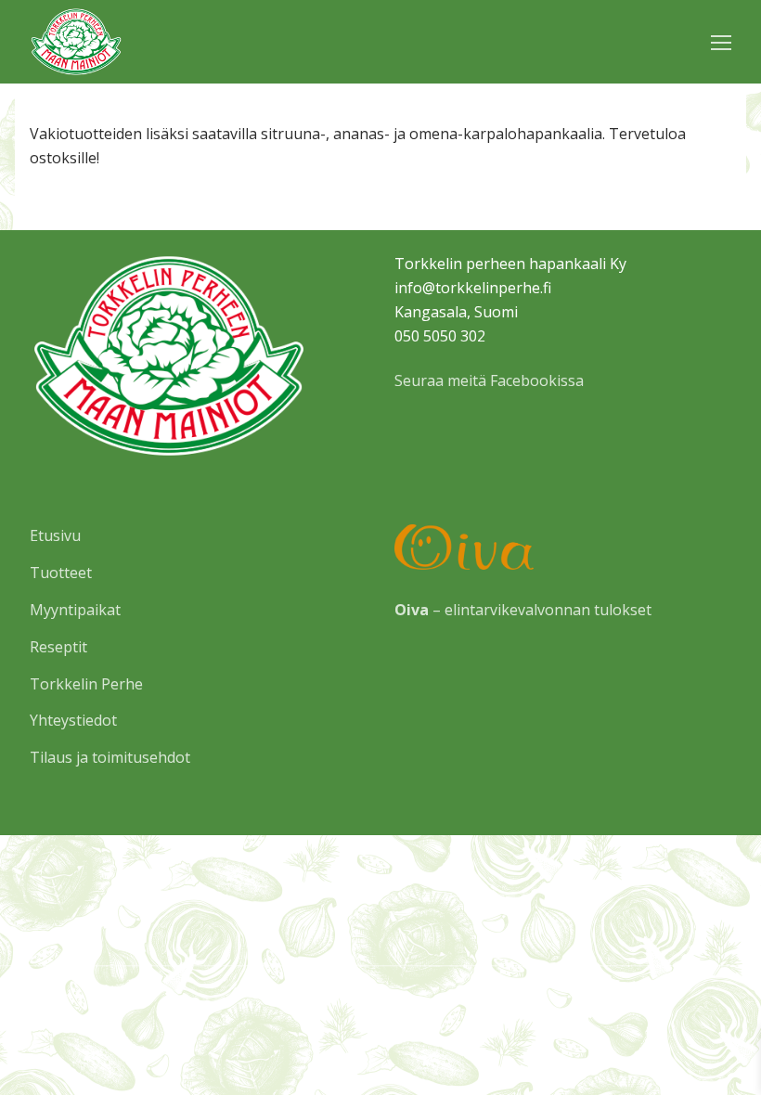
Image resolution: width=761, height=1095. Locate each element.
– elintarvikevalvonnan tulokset (522, 609)
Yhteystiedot (73, 720)
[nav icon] (721, 41)
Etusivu (55, 535)
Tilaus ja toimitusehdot (110, 757)
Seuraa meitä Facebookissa (489, 380)
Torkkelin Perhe (86, 684)
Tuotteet (61, 572)
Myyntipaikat (75, 609)
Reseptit (58, 647)
